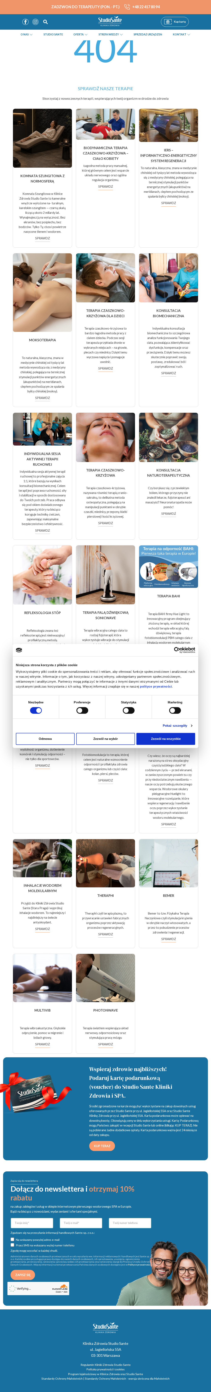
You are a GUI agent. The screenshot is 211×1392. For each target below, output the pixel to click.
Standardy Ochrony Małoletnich (62, 1378)
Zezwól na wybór (105, 738)
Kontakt (179, 34)
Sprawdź (42, 238)
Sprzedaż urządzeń (148, 34)
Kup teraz (102, 1146)
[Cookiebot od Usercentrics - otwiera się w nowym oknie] (177, 650)
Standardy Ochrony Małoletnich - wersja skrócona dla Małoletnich (127, 1378)
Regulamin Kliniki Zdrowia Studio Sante (106, 1364)
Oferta (78, 34)
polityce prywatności (156, 686)
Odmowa (45, 738)
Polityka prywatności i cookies (105, 1369)
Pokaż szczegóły (175, 725)
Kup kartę (179, 21)
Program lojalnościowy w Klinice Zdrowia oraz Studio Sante (105, 1374)
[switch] (82, 710)
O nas (25, 34)
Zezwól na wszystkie (166, 738)
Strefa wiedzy (108, 34)
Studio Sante (53, 34)
